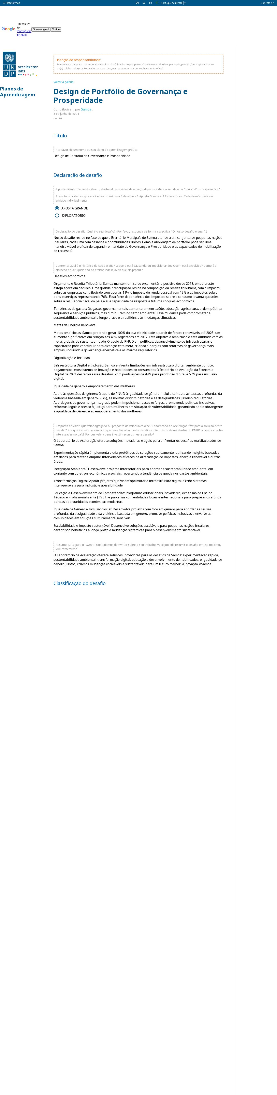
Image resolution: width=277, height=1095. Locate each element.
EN (137, 2)
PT (157, 2)
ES (144, 2)
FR (150, 2)
